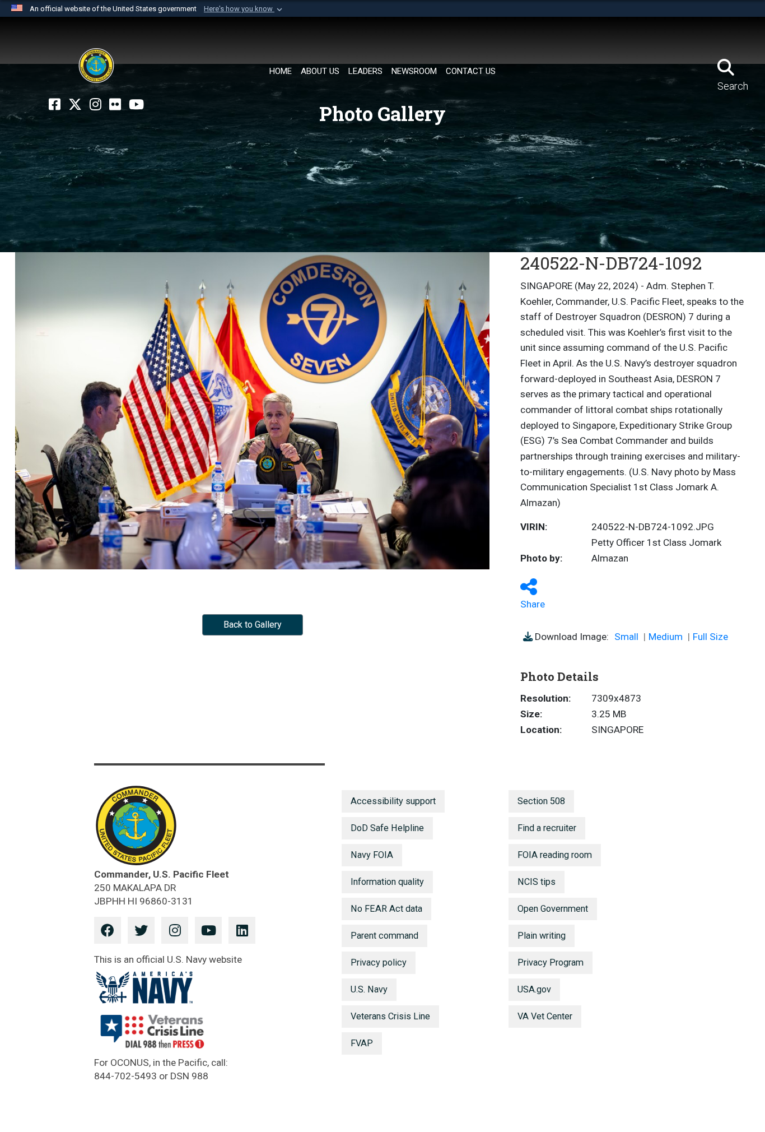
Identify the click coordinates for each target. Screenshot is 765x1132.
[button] (244, 9)
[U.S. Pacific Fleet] (96, 65)
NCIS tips (536, 881)
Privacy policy (379, 962)
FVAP (362, 1043)
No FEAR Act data (386, 908)
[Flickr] (115, 105)
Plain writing (541, 935)
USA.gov (534, 989)
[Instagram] (95, 105)
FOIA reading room (554, 855)
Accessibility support (393, 801)
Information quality (387, 881)
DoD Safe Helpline (387, 828)
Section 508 (541, 801)
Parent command (384, 935)
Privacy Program (550, 962)
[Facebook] (54, 105)
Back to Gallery (252, 624)
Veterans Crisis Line (390, 1016)
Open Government (552, 908)
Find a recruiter (546, 828)
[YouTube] (136, 105)
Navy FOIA (372, 855)
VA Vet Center (544, 1016)
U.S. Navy (369, 989)
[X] (75, 105)
